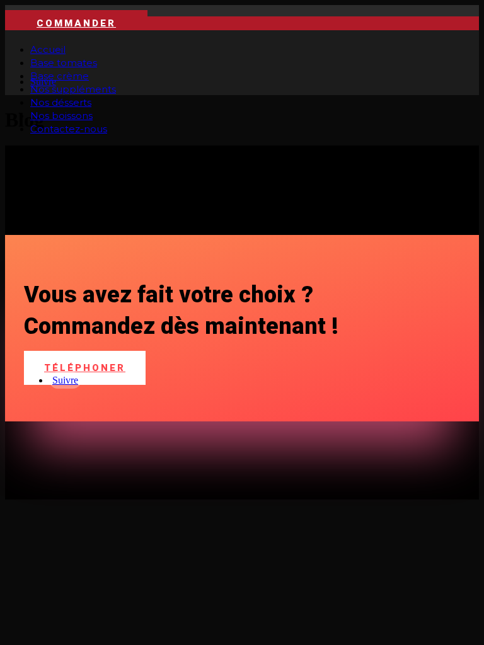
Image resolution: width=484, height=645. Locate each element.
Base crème (59, 76)
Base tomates (63, 63)
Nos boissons (61, 116)
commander (76, 23)
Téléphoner (84, 368)
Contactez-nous (68, 129)
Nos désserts (60, 102)
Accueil (48, 49)
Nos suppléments (73, 89)
